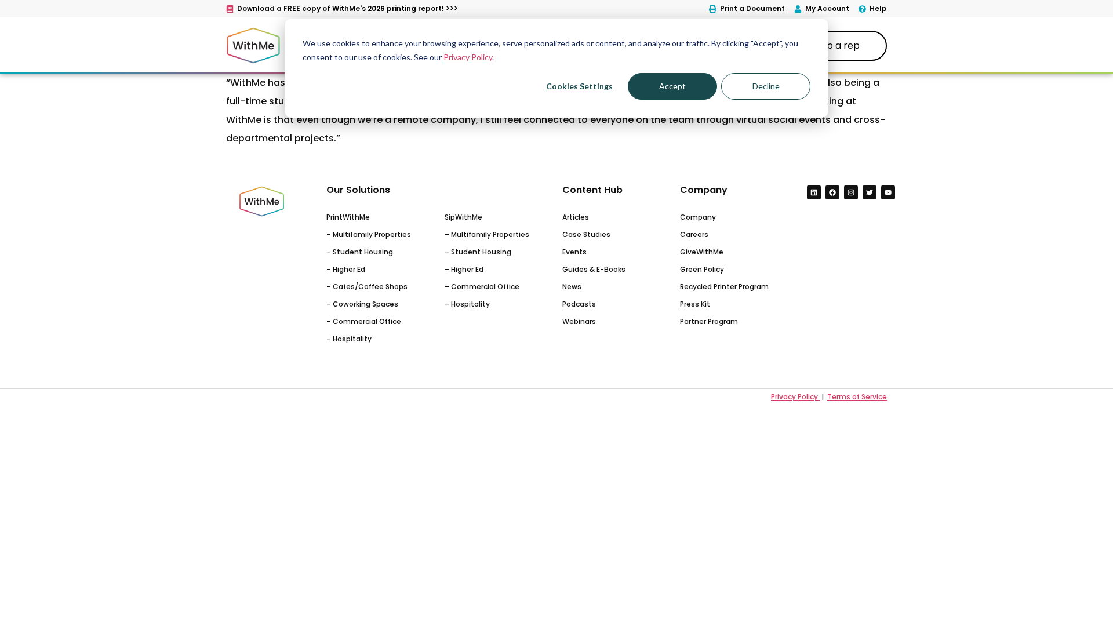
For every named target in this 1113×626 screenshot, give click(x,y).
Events (574, 252)
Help (878, 8)
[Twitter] (869, 192)
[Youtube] (888, 192)
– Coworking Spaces (362, 304)
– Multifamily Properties (368, 234)
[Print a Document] (712, 9)
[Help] (862, 9)
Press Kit (695, 304)
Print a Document (752, 8)
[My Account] (798, 9)
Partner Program (709, 321)
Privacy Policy (467, 57)
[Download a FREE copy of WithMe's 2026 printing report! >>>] (230, 9)
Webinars (579, 321)
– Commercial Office (363, 321)
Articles (575, 217)
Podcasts (579, 304)
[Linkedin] (814, 192)
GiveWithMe (701, 252)
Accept (672, 86)
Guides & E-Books (593, 269)
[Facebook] (832, 192)
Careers (694, 234)
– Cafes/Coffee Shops (367, 287)
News (571, 287)
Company (698, 217)
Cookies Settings (579, 86)
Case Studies (586, 234)
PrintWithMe (348, 217)
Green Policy (702, 269)
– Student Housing (359, 252)
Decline (766, 86)
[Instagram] (851, 192)
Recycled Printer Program (724, 287)
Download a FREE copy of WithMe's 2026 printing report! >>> (347, 8)
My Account (827, 8)
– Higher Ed (345, 269)
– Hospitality (349, 339)
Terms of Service (857, 397)
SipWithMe (463, 217)
